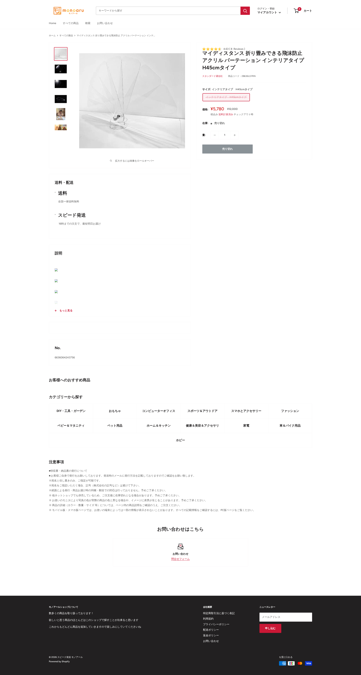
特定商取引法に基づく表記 (219, 613)
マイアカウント (267, 12)
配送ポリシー (211, 629)
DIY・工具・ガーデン (71, 411)
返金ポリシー (211, 635)
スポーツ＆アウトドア (202, 411)
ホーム (52, 35)
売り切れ (227, 149)
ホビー (180, 440)
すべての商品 (71, 23)
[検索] (245, 11)
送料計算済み (225, 114)
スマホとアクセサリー (246, 411)
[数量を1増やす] (235, 135)
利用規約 (208, 618)
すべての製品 (66, 35)
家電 (246, 425)
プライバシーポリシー (216, 624)
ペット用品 (114, 425)
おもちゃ (115, 411)
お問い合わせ (105, 23)
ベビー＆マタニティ (71, 425)
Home (52, 23)
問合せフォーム (180, 559)
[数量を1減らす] (215, 135)
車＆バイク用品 (290, 425)
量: (204, 135)
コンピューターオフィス (158, 411)
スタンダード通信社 (212, 76)
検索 (87, 23)
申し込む (270, 628)
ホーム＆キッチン (159, 425)
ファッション (290, 411)
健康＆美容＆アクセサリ (202, 425)
